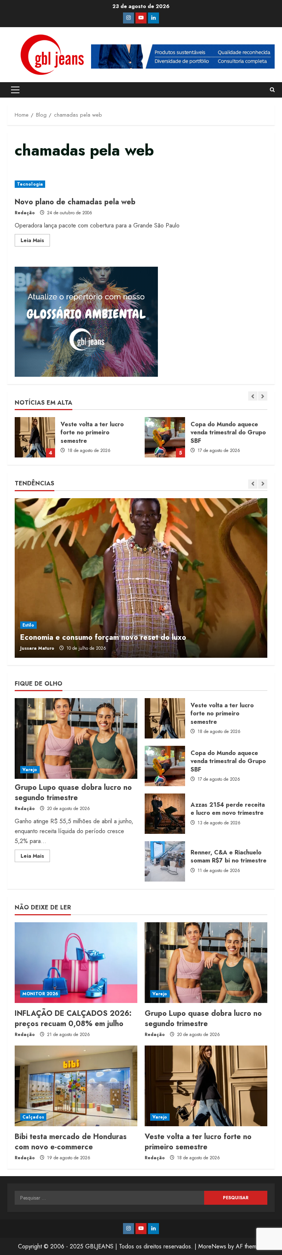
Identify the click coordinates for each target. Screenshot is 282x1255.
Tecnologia (30, 184)
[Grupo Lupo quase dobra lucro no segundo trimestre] (76, 738)
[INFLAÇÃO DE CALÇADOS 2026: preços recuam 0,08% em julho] (76, 962)
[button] (15, 90)
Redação (25, 212)
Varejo (29, 769)
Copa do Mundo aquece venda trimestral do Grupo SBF (35, 437)
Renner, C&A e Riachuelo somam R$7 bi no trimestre (165, 861)
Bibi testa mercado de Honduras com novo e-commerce (71, 1141)
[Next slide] (262, 396)
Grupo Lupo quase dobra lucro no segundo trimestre (73, 792)
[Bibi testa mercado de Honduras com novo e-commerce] (76, 1086)
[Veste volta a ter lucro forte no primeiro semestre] (206, 1086)
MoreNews (212, 1246)
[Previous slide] (252, 396)
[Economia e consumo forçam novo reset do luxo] (141, 578)
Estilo (28, 625)
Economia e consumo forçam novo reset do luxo (103, 637)
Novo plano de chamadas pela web (75, 202)
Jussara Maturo (37, 648)
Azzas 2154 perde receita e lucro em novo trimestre (165, 814)
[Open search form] (272, 90)
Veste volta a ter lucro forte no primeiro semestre (165, 718)
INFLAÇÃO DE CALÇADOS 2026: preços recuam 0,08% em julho (165, 437)
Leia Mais (35, 241)
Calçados (33, 1117)
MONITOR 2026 (40, 993)
